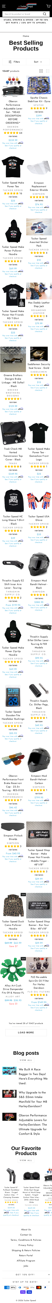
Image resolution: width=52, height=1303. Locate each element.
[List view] (48, 71)
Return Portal (26, 1255)
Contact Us (26, 1234)
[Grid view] (41, 71)
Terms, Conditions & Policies (26, 1240)
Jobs (26, 1265)
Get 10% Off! (25, 1274)
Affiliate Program (26, 1260)
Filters (17, 62)
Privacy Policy (26, 1245)
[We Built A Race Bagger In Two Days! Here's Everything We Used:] (9, 1071)
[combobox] (26, 14)
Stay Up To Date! (25, 1281)
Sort (36, 62)
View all (26, 1060)
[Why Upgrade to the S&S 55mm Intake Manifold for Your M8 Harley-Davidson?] (9, 1094)
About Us (26, 1229)
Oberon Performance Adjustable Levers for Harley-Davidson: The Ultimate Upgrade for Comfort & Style (33, 1124)
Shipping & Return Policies (26, 1250)
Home (26, 36)
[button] (11, 133)
